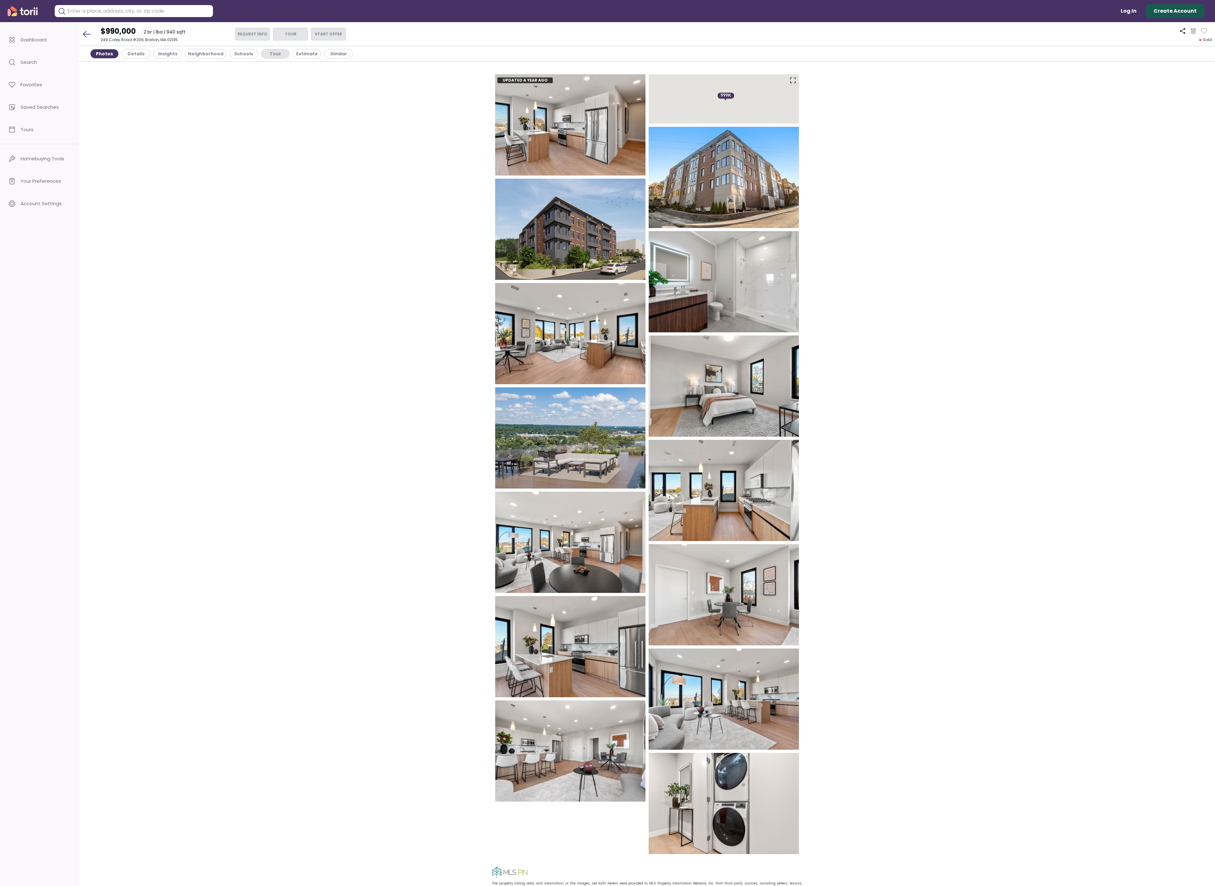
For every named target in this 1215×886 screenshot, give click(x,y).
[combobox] (138, 11)
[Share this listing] (1183, 31)
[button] (39, 40)
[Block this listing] (1193, 31)
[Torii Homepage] (27, 11)
